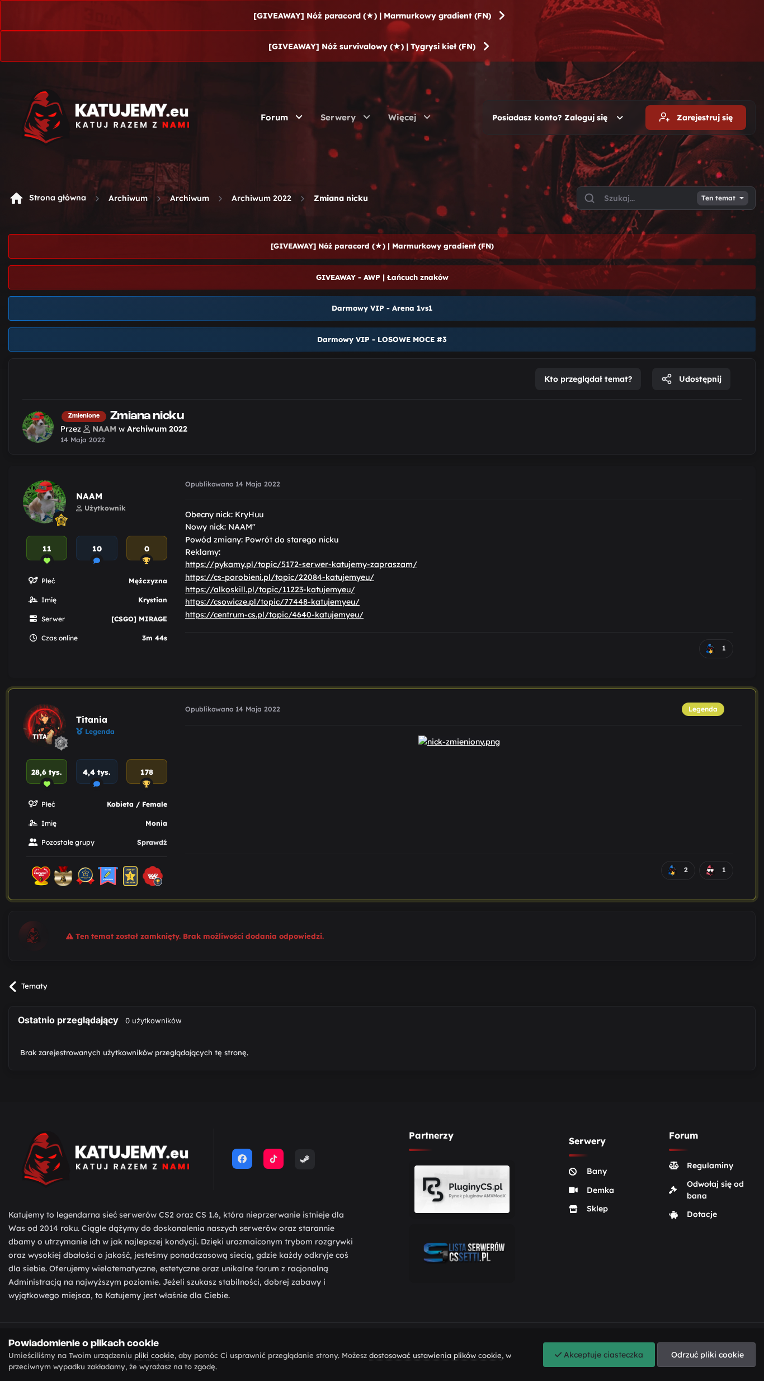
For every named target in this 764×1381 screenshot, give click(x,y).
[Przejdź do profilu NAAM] (38, 427)
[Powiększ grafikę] (459, 741)
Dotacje (702, 1214)
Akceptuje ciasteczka (602, 1355)
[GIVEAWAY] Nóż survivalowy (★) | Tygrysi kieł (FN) (371, 46)
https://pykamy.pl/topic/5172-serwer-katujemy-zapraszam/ (301, 564)
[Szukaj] (589, 198)
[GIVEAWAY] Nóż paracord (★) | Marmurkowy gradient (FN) (372, 16)
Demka (600, 1190)
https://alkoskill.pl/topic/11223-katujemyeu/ (270, 589)
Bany (597, 1171)
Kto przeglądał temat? (588, 379)
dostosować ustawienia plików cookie (435, 1355)
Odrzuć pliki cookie (706, 1355)
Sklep (597, 1209)
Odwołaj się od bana (715, 1190)
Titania (91, 719)
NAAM (89, 496)
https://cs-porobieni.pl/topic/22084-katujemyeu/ (279, 577)
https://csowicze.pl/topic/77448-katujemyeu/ (272, 602)
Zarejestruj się (704, 118)
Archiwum (128, 198)
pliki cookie (154, 1355)
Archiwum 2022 (261, 198)
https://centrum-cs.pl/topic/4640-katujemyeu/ (274, 615)
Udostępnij (699, 379)
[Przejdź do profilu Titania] (44, 725)
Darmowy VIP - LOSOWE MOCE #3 (382, 339)
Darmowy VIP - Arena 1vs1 (382, 307)
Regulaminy (710, 1165)
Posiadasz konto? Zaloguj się (552, 118)
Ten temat (718, 198)
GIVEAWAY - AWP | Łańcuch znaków (382, 277)
